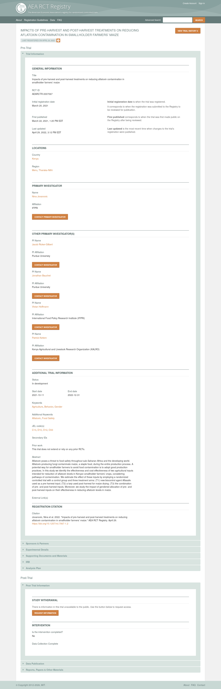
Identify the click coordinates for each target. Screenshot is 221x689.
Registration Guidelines (36, 20)
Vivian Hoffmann (40, 306)
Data (52, 20)
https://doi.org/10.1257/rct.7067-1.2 (50, 523)
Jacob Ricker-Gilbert (42, 244)
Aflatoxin (36, 418)
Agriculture (37, 406)
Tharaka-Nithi (46, 170)
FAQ (59, 20)
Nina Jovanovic (40, 196)
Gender (58, 406)
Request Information (45, 613)
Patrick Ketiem (39, 337)
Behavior (48, 406)
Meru (34, 170)
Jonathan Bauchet (41, 275)
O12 (45, 429)
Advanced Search (153, 19)
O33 (51, 429)
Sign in (202, 3)
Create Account (189, 3)
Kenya (35, 158)
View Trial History (187, 31)
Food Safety (48, 418)
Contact (201, 685)
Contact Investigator (45, 265)
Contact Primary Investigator (50, 217)
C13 (34, 429)
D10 (40, 429)
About (19, 20)
